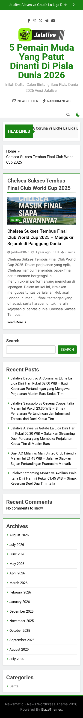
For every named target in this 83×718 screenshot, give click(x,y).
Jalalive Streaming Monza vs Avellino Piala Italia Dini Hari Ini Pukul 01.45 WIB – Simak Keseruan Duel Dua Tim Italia (44, 478)
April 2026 (17, 573)
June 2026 (17, 554)
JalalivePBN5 (20, 252)
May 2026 (16, 564)
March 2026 (18, 583)
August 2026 (19, 535)
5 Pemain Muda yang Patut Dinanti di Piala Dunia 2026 (41, 61)
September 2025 (21, 640)
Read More (15, 322)
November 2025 (21, 621)
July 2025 (16, 659)
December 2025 (21, 611)
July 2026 (16, 545)
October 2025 (19, 630)
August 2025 (19, 649)
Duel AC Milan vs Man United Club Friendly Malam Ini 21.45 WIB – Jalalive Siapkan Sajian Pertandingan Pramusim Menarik (43, 458)
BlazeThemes (51, 709)
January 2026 (19, 602)
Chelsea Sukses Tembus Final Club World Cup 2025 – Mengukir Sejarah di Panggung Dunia (40, 237)
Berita (15, 220)
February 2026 (20, 592)
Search (12, 340)
